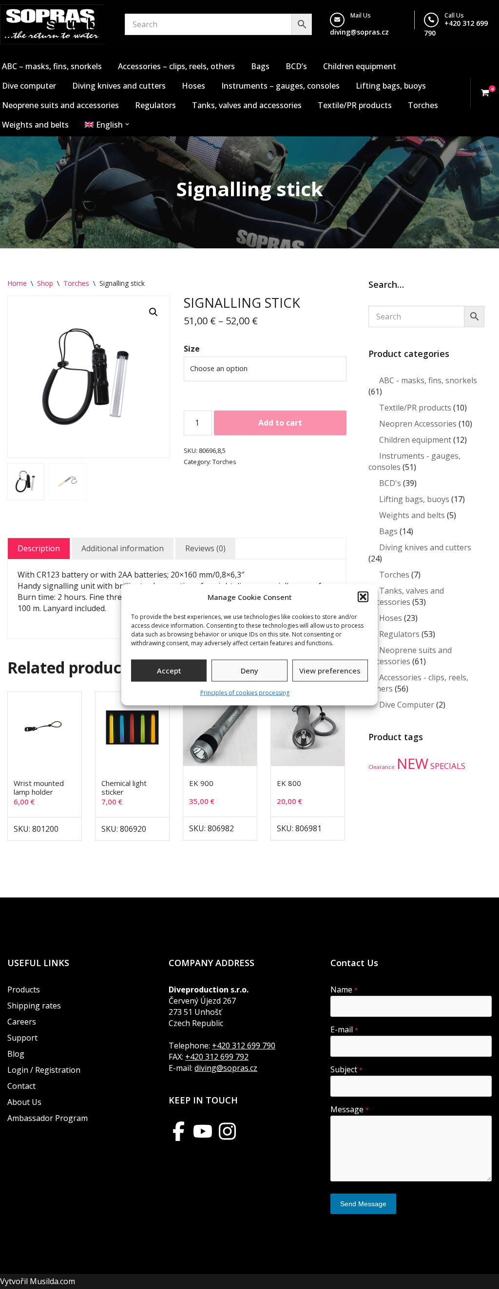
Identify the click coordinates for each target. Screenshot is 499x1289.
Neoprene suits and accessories (60, 105)
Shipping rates (34, 1005)
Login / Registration (43, 1070)
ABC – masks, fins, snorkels (52, 66)
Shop (45, 283)
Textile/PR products (355, 105)
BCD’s (296, 66)
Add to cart (280, 422)
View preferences (330, 670)
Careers (21, 1021)
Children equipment (359, 66)
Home (17, 283)
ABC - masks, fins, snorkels (428, 380)
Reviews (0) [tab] (205, 548)
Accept (169, 670)
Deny (249, 670)
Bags (260, 66)
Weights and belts (35, 124)
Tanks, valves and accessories (247, 105)
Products (23, 989)
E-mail (344, 1029)
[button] (363, 597)
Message (349, 1109)
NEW (412, 763)
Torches (423, 105)
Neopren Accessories (418, 423)
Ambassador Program (47, 1118)
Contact (21, 1086)
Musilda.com (52, 1281)
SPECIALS (447, 765)
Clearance (381, 767)
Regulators (155, 105)
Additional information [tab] (122, 548)
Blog (15, 1053)
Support (22, 1037)
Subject (346, 1069)
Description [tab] (39, 548)
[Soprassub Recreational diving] (52, 24)
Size (192, 348)
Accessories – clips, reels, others (176, 66)
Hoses (193, 85)
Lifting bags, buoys (391, 85)
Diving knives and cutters (119, 85)
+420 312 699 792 (217, 1056)
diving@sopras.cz (359, 32)
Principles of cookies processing (244, 692)
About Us (24, 1102)
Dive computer (29, 85)
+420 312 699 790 (243, 1045)
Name (344, 989)
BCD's (390, 483)
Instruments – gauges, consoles (280, 85)
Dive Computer (406, 704)
